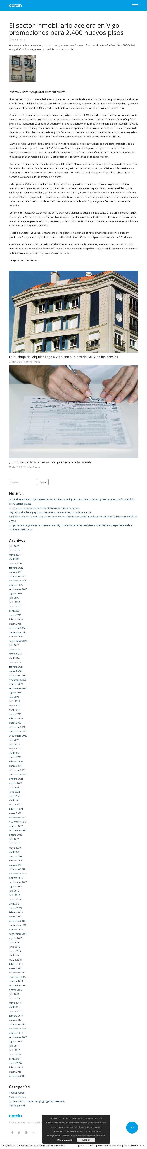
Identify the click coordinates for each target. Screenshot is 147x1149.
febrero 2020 (16, 860)
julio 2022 (14, 740)
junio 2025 (14, 602)
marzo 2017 (15, 1011)
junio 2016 (14, 1050)
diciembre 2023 (17, 675)
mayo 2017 (15, 1002)
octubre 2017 (16, 981)
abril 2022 (14, 753)
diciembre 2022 (17, 727)
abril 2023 (14, 709)
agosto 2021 (15, 783)
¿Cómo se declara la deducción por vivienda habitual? (50, 462)
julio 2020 (14, 839)
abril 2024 (14, 658)
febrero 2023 (16, 718)
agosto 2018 (15, 938)
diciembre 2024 (17, 628)
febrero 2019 (16, 912)
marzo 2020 (15, 856)
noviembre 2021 (17, 774)
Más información (65, 1140)
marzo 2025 (15, 615)
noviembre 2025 (17, 580)
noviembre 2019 (17, 873)
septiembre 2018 (18, 933)
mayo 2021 (15, 796)
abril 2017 (14, 1007)
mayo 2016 (15, 1054)
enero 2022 (15, 765)
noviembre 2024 (17, 632)
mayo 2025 (15, 606)
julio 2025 (14, 597)
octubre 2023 (16, 684)
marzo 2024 (15, 662)
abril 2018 (14, 955)
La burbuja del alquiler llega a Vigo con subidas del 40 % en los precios (63, 357)
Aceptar (86, 1139)
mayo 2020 (15, 847)
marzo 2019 (15, 908)
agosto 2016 (15, 1041)
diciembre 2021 (17, 770)
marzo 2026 (15, 563)
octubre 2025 (16, 585)
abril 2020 (14, 852)
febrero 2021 (16, 809)
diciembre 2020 (17, 817)
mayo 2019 (15, 899)
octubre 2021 (16, 778)
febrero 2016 (16, 1067)
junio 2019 (14, 895)
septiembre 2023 (18, 688)
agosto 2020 (15, 834)
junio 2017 (14, 998)
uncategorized (17, 1105)
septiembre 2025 (18, 589)
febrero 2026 (16, 567)
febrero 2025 (16, 619)
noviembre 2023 (17, 679)
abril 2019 (14, 903)
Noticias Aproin (17, 1092)
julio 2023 (14, 697)
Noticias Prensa (29, 260)
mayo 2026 (15, 554)
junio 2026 (14, 550)
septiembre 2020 (18, 830)
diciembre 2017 (17, 972)
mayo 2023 (15, 705)
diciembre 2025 (17, 576)
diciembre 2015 (17, 1076)
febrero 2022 (16, 761)
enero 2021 (15, 813)
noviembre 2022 (17, 731)
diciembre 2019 (17, 869)
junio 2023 (14, 701)
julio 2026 (14, 546)
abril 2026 (14, 559)
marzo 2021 (15, 804)
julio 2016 (14, 1045)
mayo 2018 (15, 951)
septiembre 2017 (18, 985)
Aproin (24, 1145)
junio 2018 (14, 946)
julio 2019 (14, 890)
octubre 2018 (16, 929)
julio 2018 (14, 942)
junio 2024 (14, 649)
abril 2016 (14, 1058)
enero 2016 (15, 1071)
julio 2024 (14, 645)
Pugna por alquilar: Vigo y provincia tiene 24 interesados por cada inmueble (50, 512)
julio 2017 (14, 994)
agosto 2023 (15, 692)
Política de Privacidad (40, 1122)
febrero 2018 (16, 964)
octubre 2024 (16, 636)
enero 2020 (15, 865)
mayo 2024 (15, 653)
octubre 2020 (16, 826)
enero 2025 (15, 623)
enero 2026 (15, 572)
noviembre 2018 (17, 925)
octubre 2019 (16, 877)
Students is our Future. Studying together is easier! (36, 1101)
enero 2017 (15, 1020)
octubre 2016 (16, 1032)
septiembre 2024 (18, 641)
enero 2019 (15, 916)
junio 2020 (14, 843)
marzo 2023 (15, 714)
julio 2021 (14, 787)
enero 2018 (15, 968)
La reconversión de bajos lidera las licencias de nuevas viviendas (44, 508)
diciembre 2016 (17, 1024)
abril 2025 (14, 610)
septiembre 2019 (18, 882)
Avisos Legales (17, 1122)
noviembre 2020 (17, 821)
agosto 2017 (15, 989)
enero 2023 (15, 722)
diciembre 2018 (17, 921)
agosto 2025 (15, 593)
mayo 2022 (15, 748)
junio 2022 (14, 744)
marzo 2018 (15, 959)
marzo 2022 (15, 757)
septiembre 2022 (18, 735)
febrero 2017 (16, 1015)
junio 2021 (14, 791)
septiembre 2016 (18, 1037)
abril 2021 (14, 800)
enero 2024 (15, 671)
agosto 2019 (15, 886)
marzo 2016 (15, 1063)
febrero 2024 (16, 666)
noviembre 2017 (17, 976)
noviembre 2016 (17, 1028)
